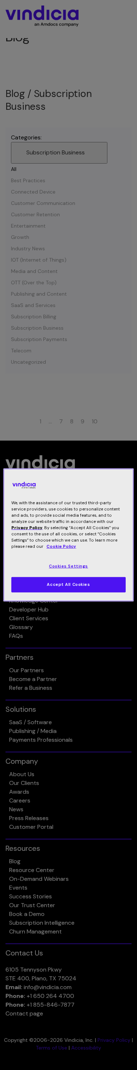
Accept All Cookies (68, 584)
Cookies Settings (68, 566)
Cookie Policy (61, 546)
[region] (68, 535)
